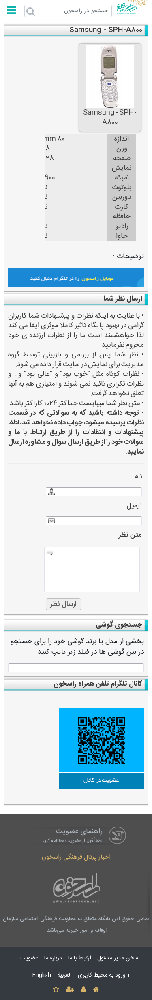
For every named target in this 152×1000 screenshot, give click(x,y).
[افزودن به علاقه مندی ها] (55, 990)
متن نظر (130, 535)
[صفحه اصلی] (96, 990)
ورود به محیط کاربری (102, 975)
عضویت (29, 958)
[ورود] (84, 990)
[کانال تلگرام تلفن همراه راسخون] (76, 748)
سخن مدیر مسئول (117, 958)
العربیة (64, 975)
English (41, 975)
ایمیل (134, 506)
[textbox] (76, 667)
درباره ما (53, 958)
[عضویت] (69, 990)
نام (138, 477)
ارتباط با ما (79, 958)
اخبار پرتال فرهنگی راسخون (76, 857)
